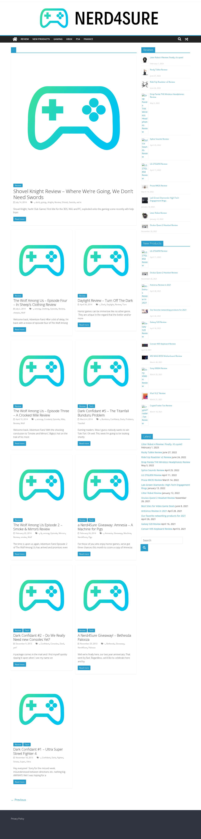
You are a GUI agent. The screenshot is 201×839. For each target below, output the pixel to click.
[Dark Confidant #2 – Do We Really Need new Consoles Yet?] (41, 566)
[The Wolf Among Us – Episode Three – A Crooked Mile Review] (41, 342)
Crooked (48, 419)
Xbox (69, 39)
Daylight (110, 304)
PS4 (78, 39)
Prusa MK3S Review (158, 185)
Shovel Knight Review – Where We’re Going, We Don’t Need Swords (73, 194)
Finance (88, 39)
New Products (41, 39)
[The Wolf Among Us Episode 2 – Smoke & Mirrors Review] (41, 456)
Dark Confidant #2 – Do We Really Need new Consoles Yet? (39, 637)
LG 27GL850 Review (158, 164)
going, (43, 202)
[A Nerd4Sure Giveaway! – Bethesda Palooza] (106, 566)
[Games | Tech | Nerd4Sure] (15, 39)
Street (16, 761)
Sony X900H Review (158, 368)
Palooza (92, 647)
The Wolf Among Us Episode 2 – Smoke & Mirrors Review (37, 526)
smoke (24, 537)
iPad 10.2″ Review (157, 393)
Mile (63, 419)
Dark (103, 304)
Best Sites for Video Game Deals (158, 506)
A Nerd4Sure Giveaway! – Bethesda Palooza (104, 637)
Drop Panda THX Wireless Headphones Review (165, 462)
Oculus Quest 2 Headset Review (164, 225)
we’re (79, 202)
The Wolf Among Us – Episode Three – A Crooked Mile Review (41, 412)
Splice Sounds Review (159, 139)
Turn (124, 304)
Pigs (90, 537)
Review (25, 39)
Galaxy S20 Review (158, 322)
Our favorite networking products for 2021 (168, 310)
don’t (38, 202)
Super (22, 761)
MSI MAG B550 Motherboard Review (166, 356)
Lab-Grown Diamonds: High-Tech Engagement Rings (164, 199)
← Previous (18, 800)
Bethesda (110, 643)
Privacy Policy (17, 818)
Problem (129, 419)
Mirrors (62, 533)
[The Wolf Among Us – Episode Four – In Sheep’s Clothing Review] (41, 232)
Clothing (45, 308)
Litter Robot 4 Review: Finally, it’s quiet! (166, 57)
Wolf (23, 312)
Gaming (58, 39)
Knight (50, 202)
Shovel (65, 202)
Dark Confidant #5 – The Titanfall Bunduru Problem (103, 412)
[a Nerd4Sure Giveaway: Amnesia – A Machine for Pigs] (106, 456)
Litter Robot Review (158, 213)
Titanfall (81, 423)
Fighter (60, 757)
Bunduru (105, 419)
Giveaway (118, 533)
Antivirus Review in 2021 (160, 285)
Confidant (114, 419)
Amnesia (109, 533)
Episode (53, 308)
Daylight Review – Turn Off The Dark (105, 300)
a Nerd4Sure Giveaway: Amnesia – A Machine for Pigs (105, 526)
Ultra (28, 761)
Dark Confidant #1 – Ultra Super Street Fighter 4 (38, 751)
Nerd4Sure (82, 537)
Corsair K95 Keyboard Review (163, 343)
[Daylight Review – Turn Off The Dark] (106, 232)
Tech (91, 406)
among (38, 308)
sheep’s (16, 312)
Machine (127, 533)
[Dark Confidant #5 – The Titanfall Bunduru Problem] (106, 342)
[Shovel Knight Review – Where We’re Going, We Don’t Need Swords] (74, 57)
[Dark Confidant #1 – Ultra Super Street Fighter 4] (41, 680)
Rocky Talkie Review (158, 69)
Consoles (55, 643)
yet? (15, 647)
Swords (72, 202)
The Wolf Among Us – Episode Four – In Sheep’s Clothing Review (40, 302)
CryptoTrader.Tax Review (161, 405)
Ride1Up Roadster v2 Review (162, 82)
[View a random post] (186, 39)
